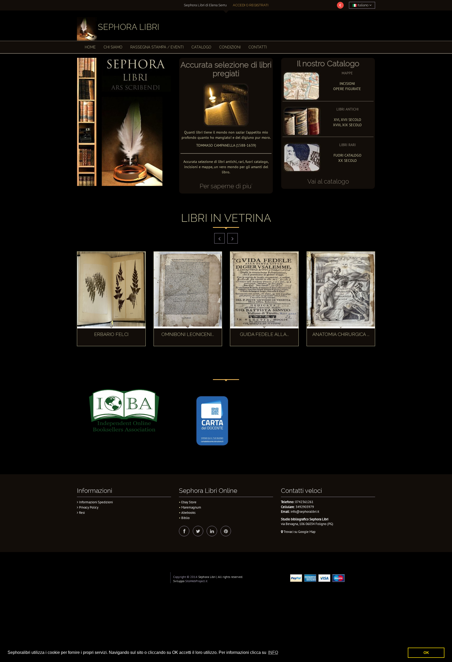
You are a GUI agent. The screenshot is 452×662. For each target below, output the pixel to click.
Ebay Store (188, 502)
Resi (81, 512)
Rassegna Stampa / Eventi (157, 47)
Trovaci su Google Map (299, 531)
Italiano (363, 5)
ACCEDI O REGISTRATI (250, 5)
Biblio (185, 518)
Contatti (257, 47)
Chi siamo (113, 47)
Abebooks (188, 512)
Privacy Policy (88, 507)
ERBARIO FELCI (111, 334)
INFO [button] (273, 652)
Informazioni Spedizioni (95, 502)
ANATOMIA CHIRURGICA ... (340, 334)
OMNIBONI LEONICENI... (187, 334)
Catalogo (201, 47)
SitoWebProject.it (196, 581)
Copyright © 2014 (185, 577)
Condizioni (230, 47)
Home (90, 47)
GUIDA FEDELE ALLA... (264, 334)
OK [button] (426, 652)
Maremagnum (191, 507)
